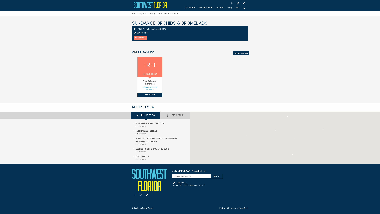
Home (134, 13)
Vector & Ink (243, 208)
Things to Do (142, 13)
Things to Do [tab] (147, 115)
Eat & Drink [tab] (177, 115)
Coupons (219, 7)
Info (237, 7)
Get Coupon (150, 95)
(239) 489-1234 (142, 33)
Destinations (204, 7)
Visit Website (141, 38)
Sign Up (217, 176)
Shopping (152, 13)
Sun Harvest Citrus (146, 130)
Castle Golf (142, 156)
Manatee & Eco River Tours (150, 123)
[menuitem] (189, 8)
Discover (189, 7)
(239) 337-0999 (181, 183)
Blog (230, 7)
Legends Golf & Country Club (152, 149)
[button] (295, 138)
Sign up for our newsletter (189, 170)
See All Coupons (241, 53)
